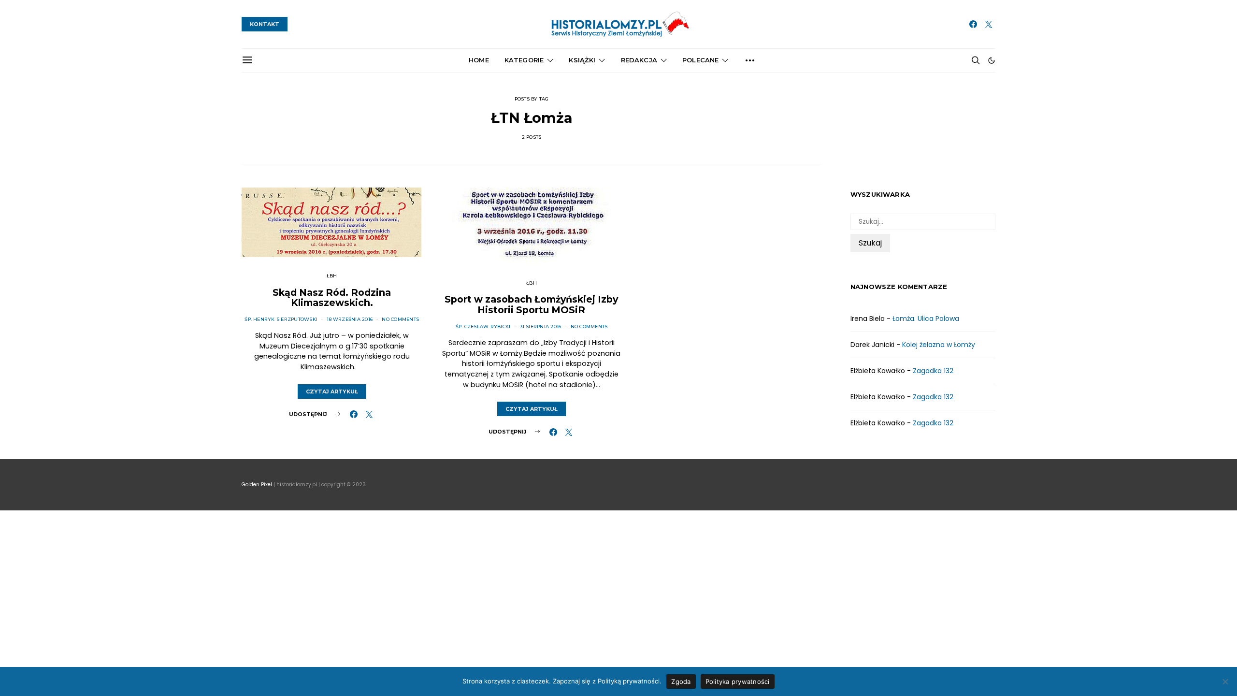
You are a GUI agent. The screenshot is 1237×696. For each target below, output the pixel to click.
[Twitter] (988, 24)
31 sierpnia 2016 (540, 326)
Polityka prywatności (737, 681)
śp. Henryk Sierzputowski (281, 319)
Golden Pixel (257, 484)
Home (479, 60)
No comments (400, 319)
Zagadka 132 (933, 371)
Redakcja (639, 60)
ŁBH (332, 275)
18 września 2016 (350, 319)
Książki (582, 60)
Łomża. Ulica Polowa (925, 318)
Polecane (700, 60)
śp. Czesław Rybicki (483, 326)
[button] (991, 60)
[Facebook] (973, 24)
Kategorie (524, 60)
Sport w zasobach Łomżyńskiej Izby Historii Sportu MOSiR (531, 304)
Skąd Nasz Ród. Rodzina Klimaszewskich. (332, 298)
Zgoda (680, 681)
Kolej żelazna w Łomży (938, 344)
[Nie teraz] (1225, 681)
